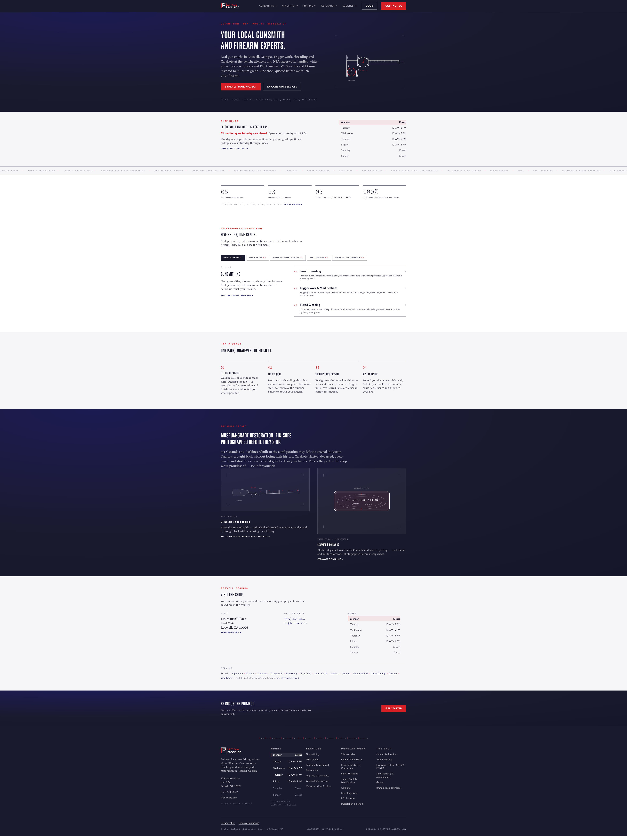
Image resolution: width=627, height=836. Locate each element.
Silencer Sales (348, 754)
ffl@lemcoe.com (295, 623)
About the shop (384, 759)
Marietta (334, 673)
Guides (380, 782)
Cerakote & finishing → (330, 559)
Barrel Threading (349, 773)
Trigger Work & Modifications (349, 780)
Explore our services (282, 86)
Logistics (348, 6)
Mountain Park (360, 673)
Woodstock (226, 677)
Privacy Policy (228, 822)
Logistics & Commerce (317, 775)
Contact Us (393, 5)
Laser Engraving (349, 793)
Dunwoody (291, 673)
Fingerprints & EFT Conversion (351, 766)
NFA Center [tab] (257, 257)
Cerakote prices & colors (318, 786)
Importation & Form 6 (352, 803)
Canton (250, 673)
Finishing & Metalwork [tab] (288, 257)
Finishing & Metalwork (317, 764)
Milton (346, 673)
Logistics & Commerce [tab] (349, 257)
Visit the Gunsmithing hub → (237, 295)
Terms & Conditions (249, 822)
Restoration (328, 6)
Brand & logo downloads (389, 787)
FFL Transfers (348, 798)
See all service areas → (288, 677)
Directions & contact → (234, 148)
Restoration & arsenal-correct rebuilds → (245, 536)
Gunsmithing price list (317, 780)
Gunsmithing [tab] (233, 257)
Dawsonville (277, 673)
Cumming (262, 673)
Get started (394, 708)
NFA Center (288, 6)
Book (369, 5)
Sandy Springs (378, 673)
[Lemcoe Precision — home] (230, 6)
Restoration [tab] (319, 257)
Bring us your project (241, 86)
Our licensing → (293, 204)
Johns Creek (320, 673)
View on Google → (231, 632)
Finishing (307, 6)
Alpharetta (237, 673)
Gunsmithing (267, 6)
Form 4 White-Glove (351, 759)
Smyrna (393, 673)
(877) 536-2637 (294, 619)
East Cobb (306, 673)
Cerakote (345, 787)
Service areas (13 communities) (385, 775)
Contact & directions (386, 754)
